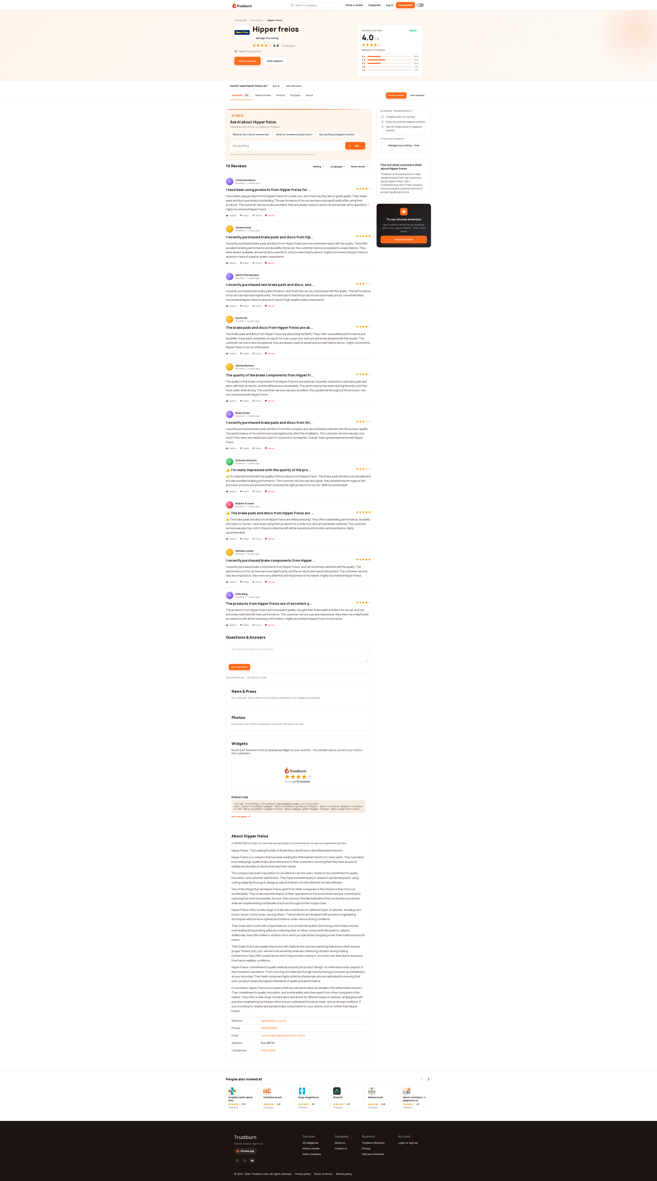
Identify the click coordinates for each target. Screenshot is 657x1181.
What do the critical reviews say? (251, 134)
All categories (310, 1142)
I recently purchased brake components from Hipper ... (271, 560)
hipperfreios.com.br (273, 1021)
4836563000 (269, 1028)
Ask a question (239, 666)
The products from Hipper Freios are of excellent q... (269, 603)
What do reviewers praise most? (294, 134)
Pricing (366, 1148)
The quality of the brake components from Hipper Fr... (270, 375)
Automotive (257, 20)
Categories (374, 5)
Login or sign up (408, 1142)
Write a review (354, 5)
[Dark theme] (420, 5)
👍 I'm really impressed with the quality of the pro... (268, 470)
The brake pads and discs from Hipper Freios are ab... (269, 327)
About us (340, 1142)
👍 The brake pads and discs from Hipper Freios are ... (270, 513)
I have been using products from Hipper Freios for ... (268, 189)
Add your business (373, 1154)
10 (303, 781)
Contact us (341, 1148)
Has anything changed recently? (337, 134)
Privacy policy (303, 1174)
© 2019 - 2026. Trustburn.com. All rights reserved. (263, 1174)
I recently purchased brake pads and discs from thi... (269, 422)
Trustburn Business (373, 1142)
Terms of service (323, 1174)
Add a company (311, 1154)
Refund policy (344, 1174)
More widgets (239, 816)
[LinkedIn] (252, 1161)
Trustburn (245, 1137)
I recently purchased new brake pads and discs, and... (270, 284)
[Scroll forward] (428, 1079)
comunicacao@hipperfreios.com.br (283, 1035)
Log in (389, 5)
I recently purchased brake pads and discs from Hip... (270, 237)
